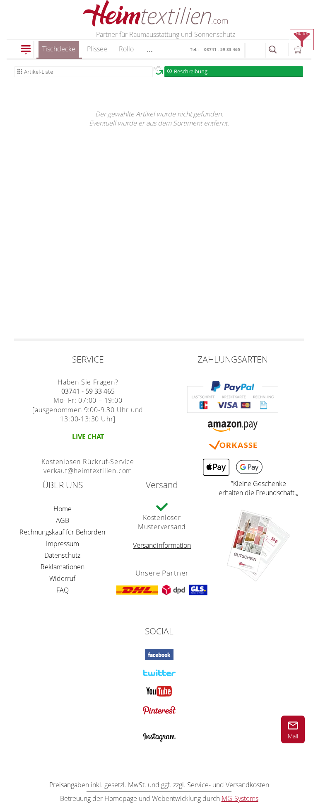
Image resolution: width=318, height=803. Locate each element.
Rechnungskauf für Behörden (62, 532)
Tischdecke (58, 48)
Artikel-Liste (38, 71)
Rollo (126, 48)
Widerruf (62, 578)
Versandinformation (162, 545)
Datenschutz (62, 555)
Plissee (97, 48)
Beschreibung (190, 71)
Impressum (62, 543)
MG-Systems (240, 798)
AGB (62, 520)
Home (62, 508)
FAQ (62, 590)
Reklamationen (62, 566)
